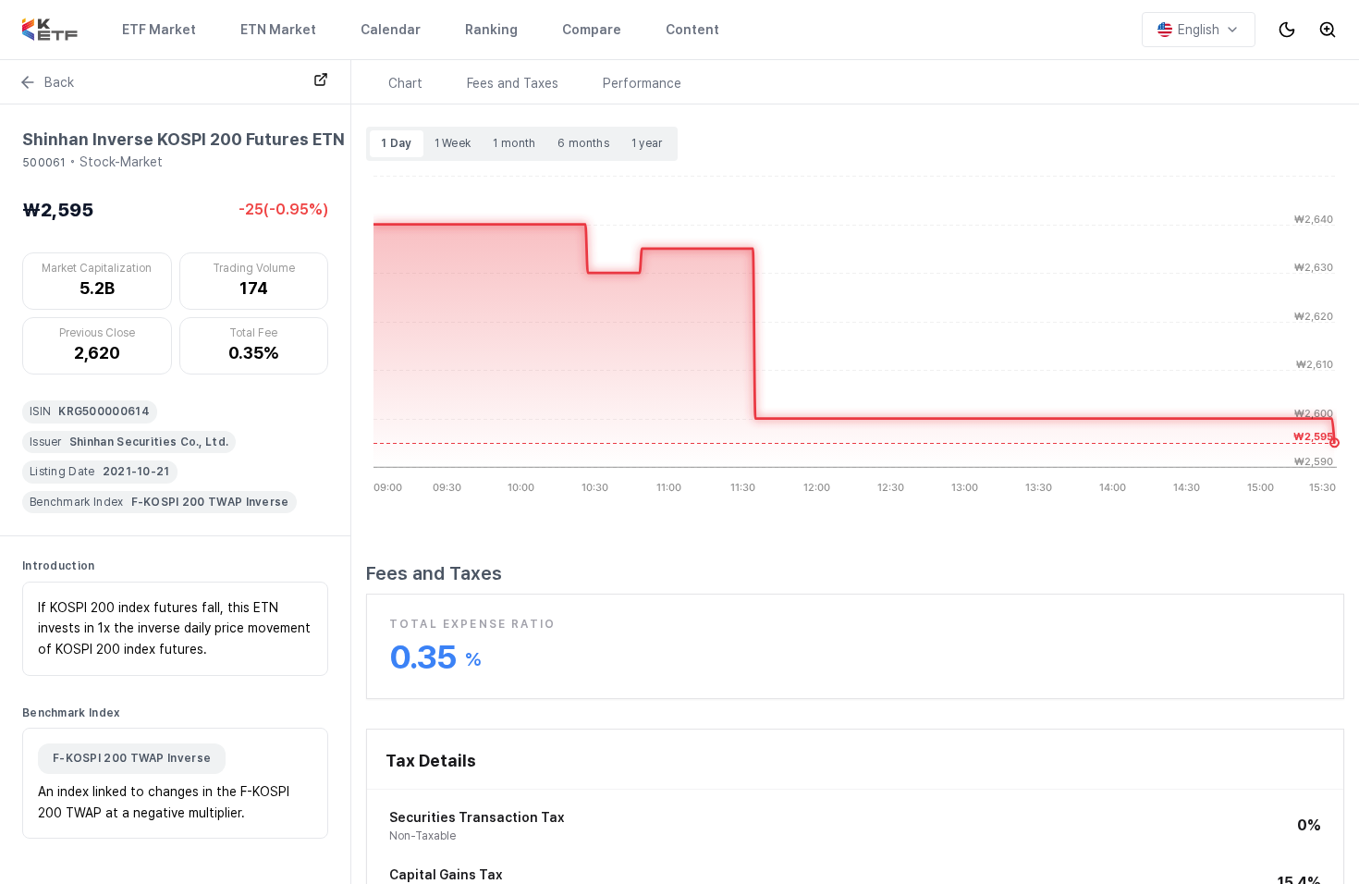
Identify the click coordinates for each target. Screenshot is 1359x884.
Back (59, 82)
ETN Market (278, 29)
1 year (647, 143)
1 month (514, 143)
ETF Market (159, 29)
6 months (582, 143)
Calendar (391, 29)
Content (692, 29)
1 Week (453, 143)
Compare (591, 29)
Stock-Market (121, 161)
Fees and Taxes (512, 83)
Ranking (491, 29)
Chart (405, 83)
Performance (642, 83)
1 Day (396, 143)
